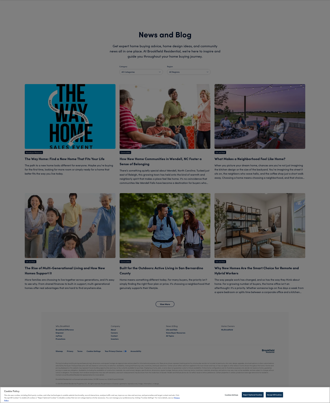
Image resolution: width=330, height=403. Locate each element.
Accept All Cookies (274, 394)
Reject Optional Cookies (252, 394)
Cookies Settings (231, 394)
